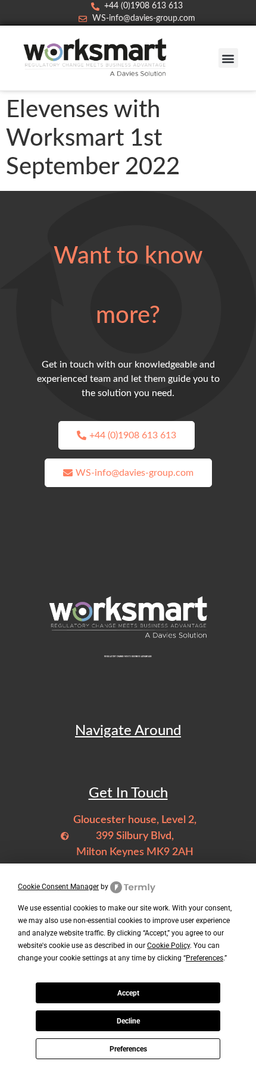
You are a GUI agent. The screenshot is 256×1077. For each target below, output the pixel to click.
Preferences (128, 1049)
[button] (228, 58)
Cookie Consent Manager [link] (58, 887)
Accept (128, 993)
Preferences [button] (204, 958)
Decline (128, 1021)
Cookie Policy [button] (168, 945)
